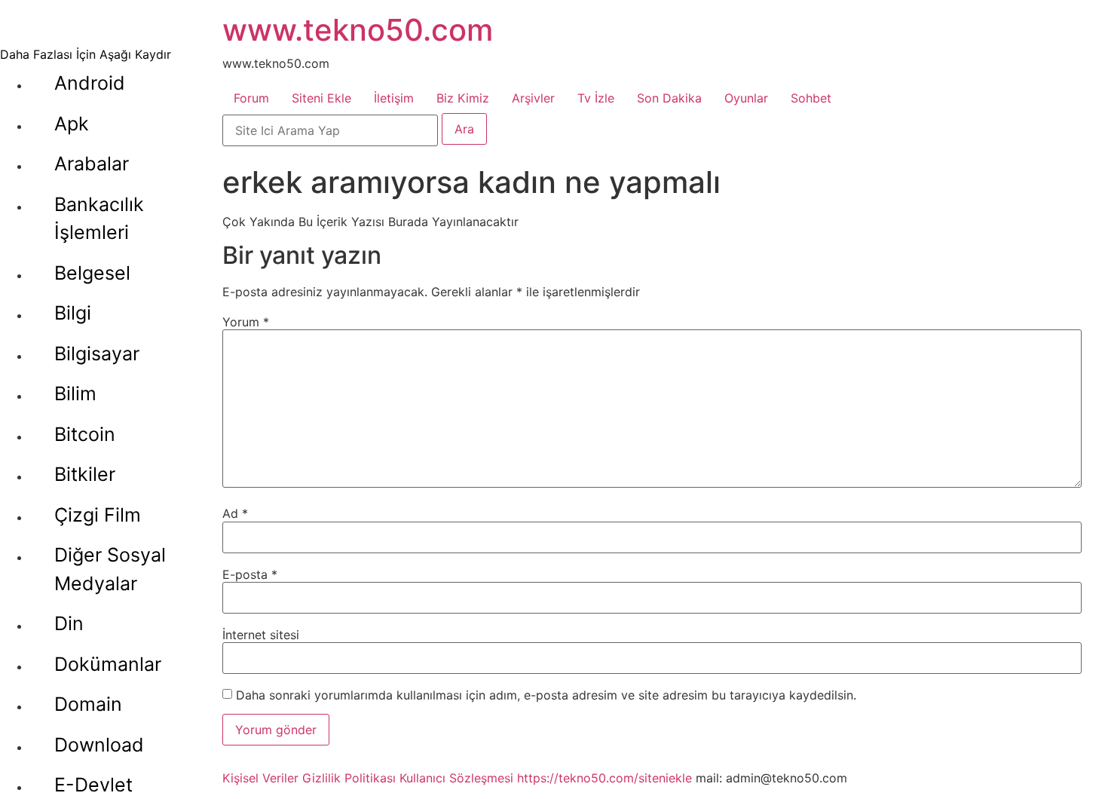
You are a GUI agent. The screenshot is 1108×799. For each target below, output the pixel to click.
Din (69, 623)
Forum (251, 98)
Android (89, 83)
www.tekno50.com (357, 29)
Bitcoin (84, 434)
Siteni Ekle (321, 98)
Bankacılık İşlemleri (99, 218)
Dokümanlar (107, 664)
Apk (71, 123)
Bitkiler (84, 474)
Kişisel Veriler (260, 777)
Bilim (75, 393)
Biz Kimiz (462, 98)
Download (99, 744)
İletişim (394, 98)
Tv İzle (595, 98)
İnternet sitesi (260, 635)
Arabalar (91, 163)
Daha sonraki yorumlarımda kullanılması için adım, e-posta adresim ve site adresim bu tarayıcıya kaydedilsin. (546, 695)
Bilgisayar (96, 353)
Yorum (245, 322)
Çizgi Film (97, 515)
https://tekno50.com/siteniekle (604, 777)
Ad (235, 513)
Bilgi (72, 313)
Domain (88, 704)
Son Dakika (669, 98)
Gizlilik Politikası (349, 777)
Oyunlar (746, 98)
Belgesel (92, 273)
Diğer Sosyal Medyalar (110, 569)
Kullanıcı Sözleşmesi (456, 777)
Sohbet (811, 98)
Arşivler (533, 98)
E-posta (249, 574)
